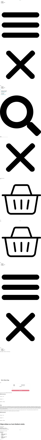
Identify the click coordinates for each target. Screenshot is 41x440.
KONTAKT (2, 88)
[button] (20, 45)
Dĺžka (14, 385)
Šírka (14, 384)
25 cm (3, 396)
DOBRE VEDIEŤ (3, 2)
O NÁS (2, 349)
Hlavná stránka (1, 351)
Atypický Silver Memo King (9, 392)
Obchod (5, 351)
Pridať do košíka (20, 390)
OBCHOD (2, 1)
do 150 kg (3, 401)
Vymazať (20, 386)
